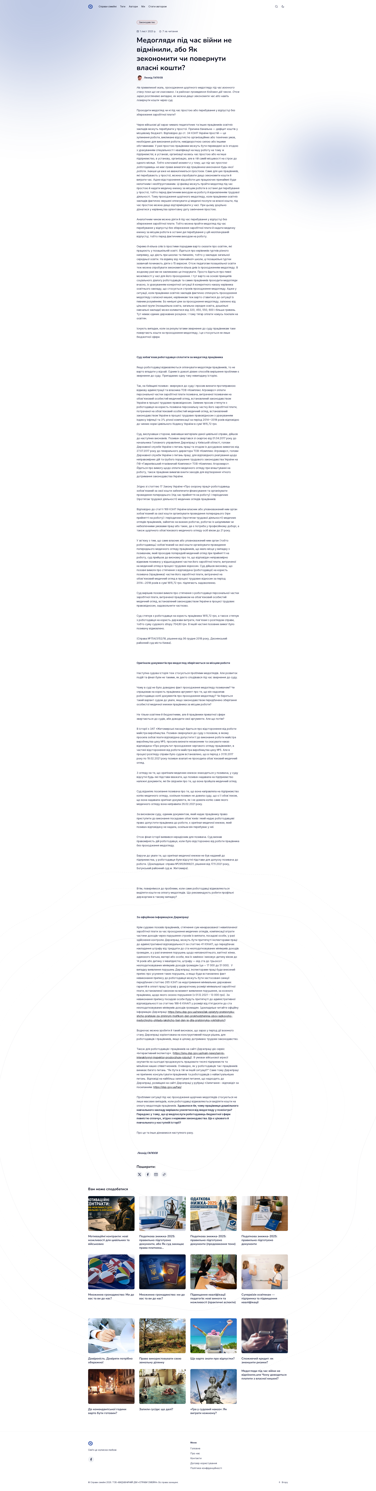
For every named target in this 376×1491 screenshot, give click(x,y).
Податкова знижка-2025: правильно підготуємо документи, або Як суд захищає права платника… (161, 1242)
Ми (143, 6)
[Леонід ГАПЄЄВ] (140, 78)
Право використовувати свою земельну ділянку (160, 1360)
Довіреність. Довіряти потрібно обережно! (110, 1360)
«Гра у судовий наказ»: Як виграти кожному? (208, 1411)
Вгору (285, 1482)
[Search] (276, 6)
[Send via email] (156, 1174)
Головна (195, 1448)
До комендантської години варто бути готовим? (107, 1411)
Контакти (196, 1458)
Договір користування (203, 1463)
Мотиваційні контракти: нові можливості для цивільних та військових (109, 1240)
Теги (122, 6)
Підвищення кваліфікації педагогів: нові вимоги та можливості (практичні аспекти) (213, 1298)
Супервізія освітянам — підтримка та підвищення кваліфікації (259, 1298)
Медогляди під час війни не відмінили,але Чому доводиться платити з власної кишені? (264, 1375)
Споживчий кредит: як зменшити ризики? (257, 1360)
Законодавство (147, 22)
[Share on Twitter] (139, 1174)
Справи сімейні (107, 6)
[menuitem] (107, 7)
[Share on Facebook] (148, 1174)
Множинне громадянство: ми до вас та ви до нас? (162, 1296)
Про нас (195, 1453)
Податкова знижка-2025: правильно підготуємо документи (259, 1240)
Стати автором (157, 6)
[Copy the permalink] (164, 1174)
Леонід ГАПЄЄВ (153, 77)
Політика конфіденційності (206, 1468)
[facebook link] (91, 1459)
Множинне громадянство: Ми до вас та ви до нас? (111, 1296)
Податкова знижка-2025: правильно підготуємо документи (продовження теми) (213, 1240)
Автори (133, 6)
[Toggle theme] (282, 6)
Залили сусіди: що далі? (156, 1409)
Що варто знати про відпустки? (212, 1359)
